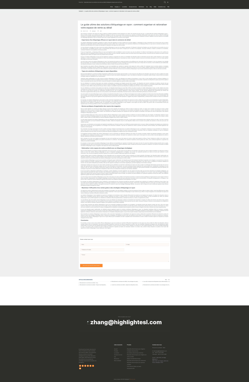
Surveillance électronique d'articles (135, 352)
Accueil (115, 349)
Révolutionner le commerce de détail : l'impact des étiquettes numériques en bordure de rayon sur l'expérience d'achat (93, 284)
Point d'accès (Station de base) (134, 366)
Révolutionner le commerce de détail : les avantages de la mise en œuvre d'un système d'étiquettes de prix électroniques (156, 284)
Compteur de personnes (132, 351)
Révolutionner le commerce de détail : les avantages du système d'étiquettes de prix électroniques (125, 281)
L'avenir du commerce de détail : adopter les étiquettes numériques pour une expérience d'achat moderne (125, 284)
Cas (115, 356)
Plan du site (132, 379)
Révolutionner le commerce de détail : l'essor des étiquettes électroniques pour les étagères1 (89, 282)
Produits (116, 351)
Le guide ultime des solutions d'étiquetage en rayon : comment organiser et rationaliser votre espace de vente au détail (112, 11)
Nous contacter (117, 360)
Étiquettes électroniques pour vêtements (136, 360)
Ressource (116, 358)
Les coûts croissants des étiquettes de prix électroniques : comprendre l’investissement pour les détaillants (156, 281)
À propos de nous (118, 354)
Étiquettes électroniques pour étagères (136, 349)
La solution (116, 352)
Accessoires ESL (131, 368)
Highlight (81, 11)
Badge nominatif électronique (134, 358)
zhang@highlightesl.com (126, 322)
